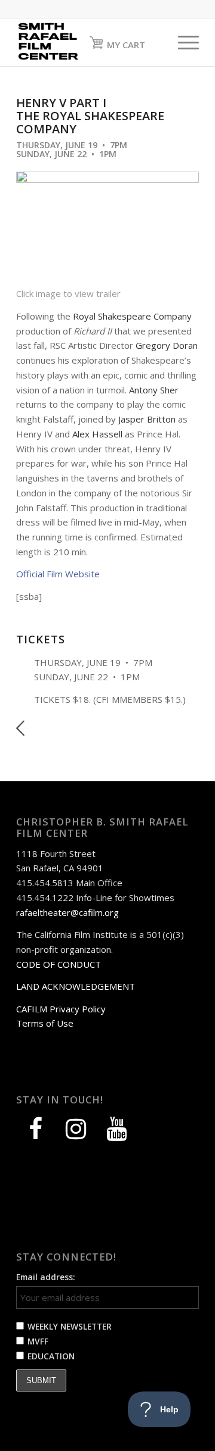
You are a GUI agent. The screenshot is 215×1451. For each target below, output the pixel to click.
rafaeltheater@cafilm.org (67, 912)
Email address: (45, 1277)
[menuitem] (182, 42)
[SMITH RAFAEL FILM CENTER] (89, 42)
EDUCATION (51, 1356)
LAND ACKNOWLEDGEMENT (75, 986)
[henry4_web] (107, 228)
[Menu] (182, 42)
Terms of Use (44, 1023)
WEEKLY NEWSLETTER (69, 1326)
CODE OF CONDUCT (58, 964)
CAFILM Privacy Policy (61, 1009)
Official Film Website (58, 574)
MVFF (37, 1341)
